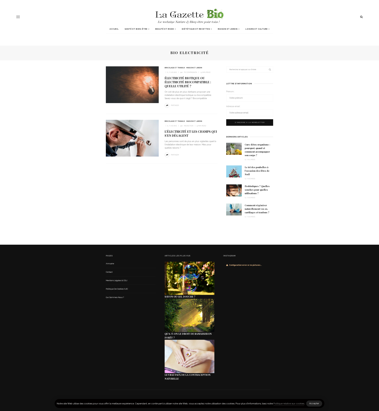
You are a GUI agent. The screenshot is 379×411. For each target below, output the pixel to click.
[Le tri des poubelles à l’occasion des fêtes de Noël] (234, 171)
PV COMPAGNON (190, 72)
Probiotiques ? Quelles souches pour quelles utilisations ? (257, 190)
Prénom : (230, 91)
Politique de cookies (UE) (117, 289)
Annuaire (110, 263)
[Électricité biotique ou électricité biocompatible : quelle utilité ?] (132, 84)
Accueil (114, 29)
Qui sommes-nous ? (115, 297)
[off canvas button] (18, 17)
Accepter (314, 403)
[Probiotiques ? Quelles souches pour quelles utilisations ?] (234, 190)
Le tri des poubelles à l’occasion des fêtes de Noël (257, 171)
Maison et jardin (228, 29)
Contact (109, 272)
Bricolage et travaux (175, 68)
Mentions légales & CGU (116, 280)
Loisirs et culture (256, 29)
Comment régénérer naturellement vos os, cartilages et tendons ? (257, 209)
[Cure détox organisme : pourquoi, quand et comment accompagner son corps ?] (234, 148)
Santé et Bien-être (136, 29)
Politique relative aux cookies (288, 403)
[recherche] (361, 17)
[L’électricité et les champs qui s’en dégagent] (132, 138)
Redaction (188, 126)
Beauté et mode (164, 29)
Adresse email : (233, 106)
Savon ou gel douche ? (180, 296)
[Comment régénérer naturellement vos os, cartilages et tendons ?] (234, 209)
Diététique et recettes (196, 29)
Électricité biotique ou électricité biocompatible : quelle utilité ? (188, 82)
